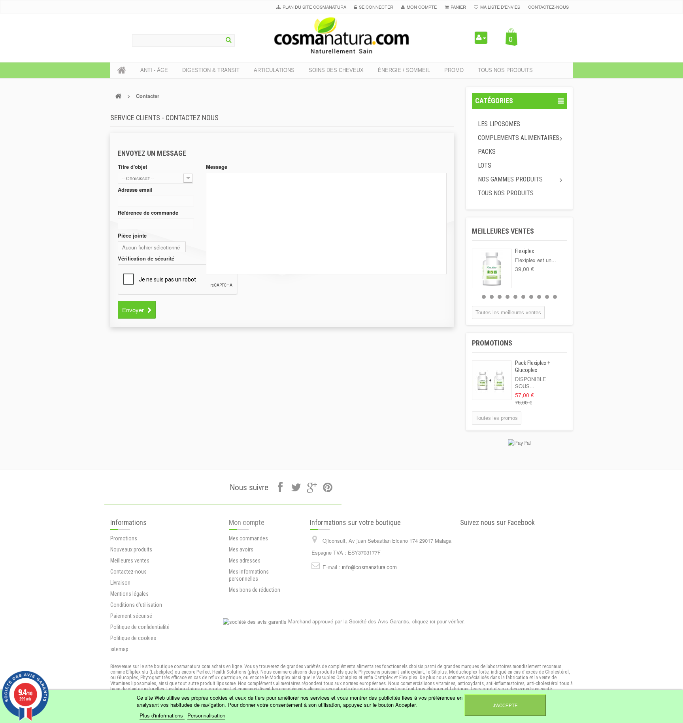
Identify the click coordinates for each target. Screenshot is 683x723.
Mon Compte (422, 7)
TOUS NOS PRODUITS (506, 193)
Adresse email (135, 189)
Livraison (120, 583)
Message (216, 166)
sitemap (119, 649)
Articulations (274, 70)
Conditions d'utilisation (136, 605)
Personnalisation (206, 715)
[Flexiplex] (491, 268)
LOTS (484, 165)
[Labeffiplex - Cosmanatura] (341, 35)
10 (555, 297)
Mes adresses (244, 560)
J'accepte (505, 705)
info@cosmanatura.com (369, 567)
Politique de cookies (133, 638)
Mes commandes (248, 538)
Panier (458, 7)
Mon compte (246, 522)
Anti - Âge (154, 70)
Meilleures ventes (503, 231)
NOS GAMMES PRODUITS (510, 179)
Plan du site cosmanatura (314, 7)
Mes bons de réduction (254, 590)
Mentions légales (129, 594)
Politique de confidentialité (140, 627)
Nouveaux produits (131, 549)
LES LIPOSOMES (499, 124)
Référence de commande (148, 212)
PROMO (454, 70)
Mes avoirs (241, 549)
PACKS (487, 151)
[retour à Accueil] (118, 96)
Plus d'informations (162, 715)
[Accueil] (121, 70)
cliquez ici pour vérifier (437, 621)
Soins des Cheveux (336, 70)
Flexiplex (524, 251)
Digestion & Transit (211, 70)
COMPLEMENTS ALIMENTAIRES (518, 138)
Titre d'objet (132, 166)
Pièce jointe (132, 235)
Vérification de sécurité (146, 258)
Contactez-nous (548, 7)
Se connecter (376, 7)
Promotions (492, 343)
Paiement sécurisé (131, 616)
